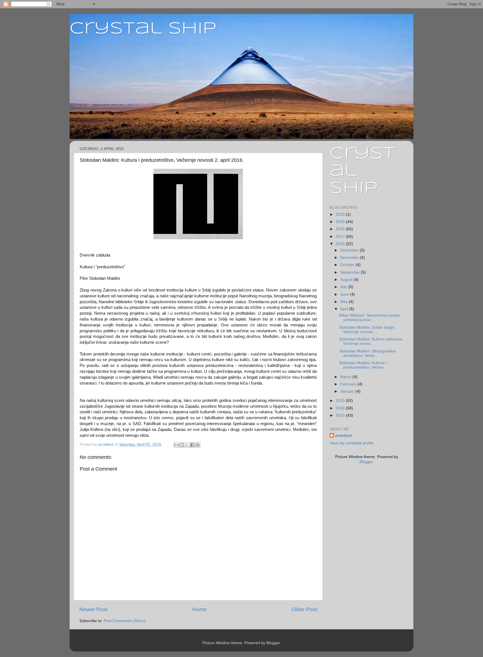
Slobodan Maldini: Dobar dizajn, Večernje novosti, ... (367, 329)
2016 (341, 244)
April (344, 309)
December (350, 250)
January (348, 391)
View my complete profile (352, 443)
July (344, 287)
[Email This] (176, 445)
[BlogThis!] (181, 445)
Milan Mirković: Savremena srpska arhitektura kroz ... (369, 317)
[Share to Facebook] (192, 445)
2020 (341, 214)
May (344, 302)
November (350, 257)
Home (199, 609)
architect (343, 435)
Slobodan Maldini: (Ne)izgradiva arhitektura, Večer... (367, 353)
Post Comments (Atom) (124, 621)
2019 (341, 222)
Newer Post (93, 609)
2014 (341, 408)
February (348, 384)
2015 (341, 401)
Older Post (304, 609)
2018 (341, 229)
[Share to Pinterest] (197, 445)
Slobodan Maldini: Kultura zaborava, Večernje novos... (371, 341)
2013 (341, 415)
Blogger (366, 462)
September (350, 272)
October (348, 265)
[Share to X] (187, 445)
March (346, 377)
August (347, 279)
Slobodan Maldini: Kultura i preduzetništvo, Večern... (363, 365)
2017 (341, 236)
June (345, 294)
